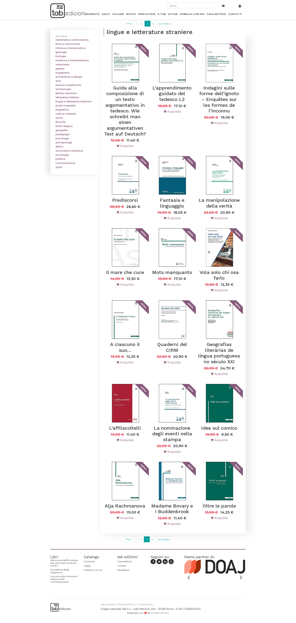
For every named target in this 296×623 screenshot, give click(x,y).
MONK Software (160, 613)
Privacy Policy (126, 604)
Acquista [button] (126, 146)
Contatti (121, 565)
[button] (188, 577)
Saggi (87, 565)
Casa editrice (124, 561)
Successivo (164, 23)
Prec (129, 23)
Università (89, 561)
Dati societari (108, 604)
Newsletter (123, 570)
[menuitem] (92, 14)
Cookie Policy (145, 604)
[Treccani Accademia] (215, 585)
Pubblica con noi (93, 570)
